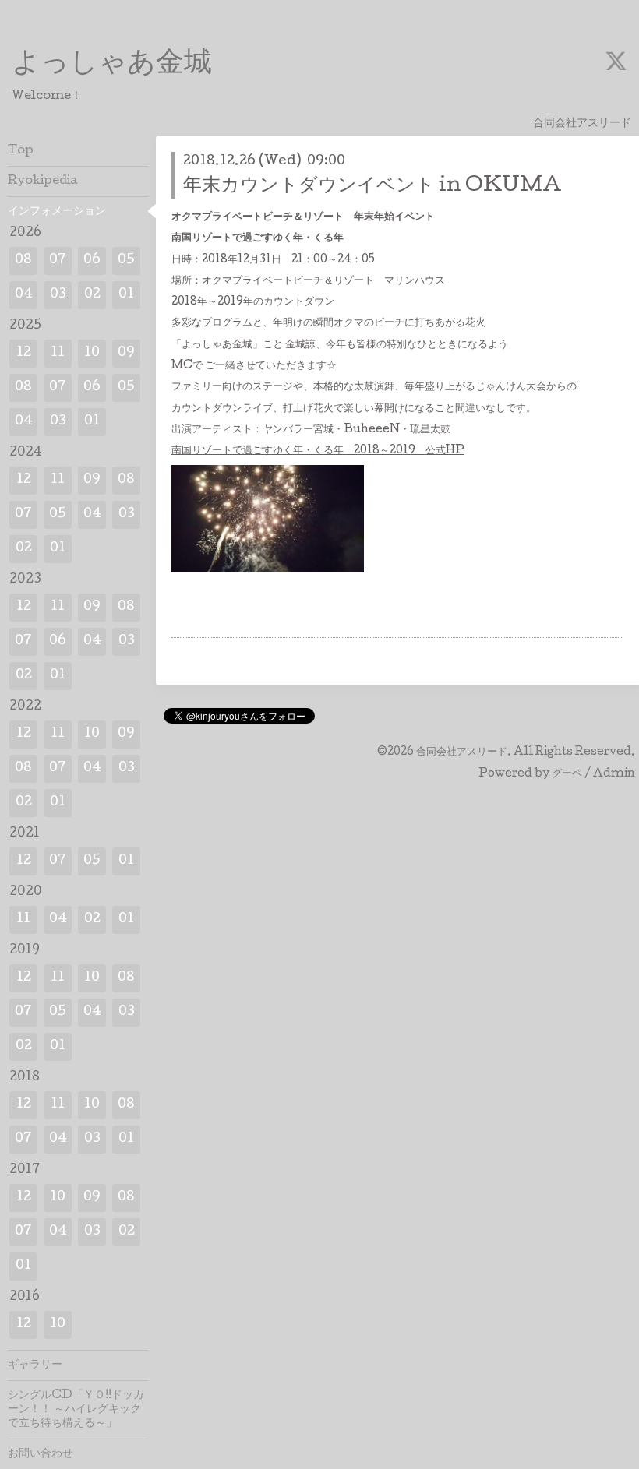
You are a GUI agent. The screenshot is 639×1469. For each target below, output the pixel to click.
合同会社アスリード (461, 752)
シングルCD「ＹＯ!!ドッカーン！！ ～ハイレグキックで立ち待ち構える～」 (76, 1410)
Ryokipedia (43, 181)
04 (24, 294)
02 (92, 294)
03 (58, 294)
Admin (614, 774)
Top (21, 151)
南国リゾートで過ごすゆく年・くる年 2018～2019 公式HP (317, 451)
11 (58, 353)
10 (92, 353)
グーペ (567, 774)
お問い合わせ (40, 1454)
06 (92, 260)
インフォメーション (57, 212)
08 (23, 260)
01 (126, 294)
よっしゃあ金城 (112, 64)
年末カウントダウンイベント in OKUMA (372, 186)
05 (126, 260)
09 (126, 353)
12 (23, 353)
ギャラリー (35, 1365)
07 (57, 260)
